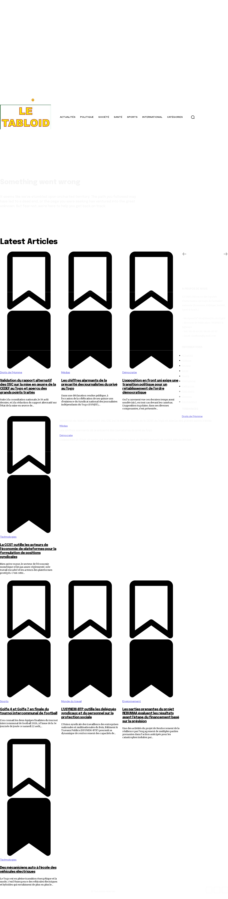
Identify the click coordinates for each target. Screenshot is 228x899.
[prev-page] (184, 254)
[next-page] (225, 254)
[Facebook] (209, 890)
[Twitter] (217, 890)
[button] (193, 117)
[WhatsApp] (225, 890)
